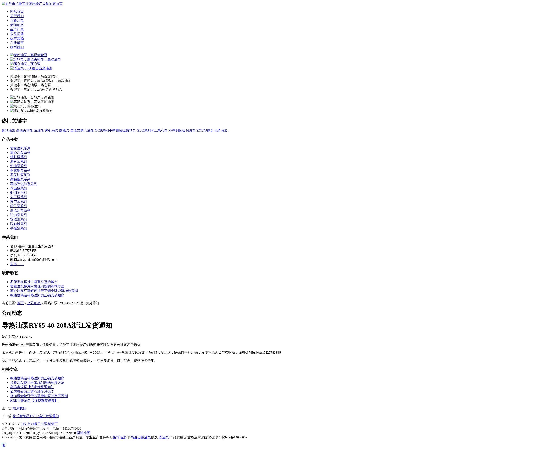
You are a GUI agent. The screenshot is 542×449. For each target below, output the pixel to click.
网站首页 (17, 11)
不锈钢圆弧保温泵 (182, 130)
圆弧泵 (64, 130)
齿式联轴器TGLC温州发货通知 (36, 416)
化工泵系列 (18, 197)
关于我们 (17, 16)
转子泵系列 (18, 206)
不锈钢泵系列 (20, 170)
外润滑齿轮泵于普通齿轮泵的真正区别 (39, 396)
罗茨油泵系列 (20, 175)
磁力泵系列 (18, 215)
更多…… (17, 264)
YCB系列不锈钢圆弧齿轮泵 (115, 130)
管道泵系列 (18, 219)
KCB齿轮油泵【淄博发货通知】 (34, 400)
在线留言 (17, 42)
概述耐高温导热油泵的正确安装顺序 (37, 295)
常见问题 (17, 34)
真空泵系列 (18, 201)
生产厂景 (17, 29)
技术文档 (17, 38)
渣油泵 (39, 130)
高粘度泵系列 (20, 179)
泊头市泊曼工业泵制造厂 (39, 424)
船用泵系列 (18, 192)
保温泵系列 (18, 188)
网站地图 (83, 433)
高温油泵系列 (20, 210)
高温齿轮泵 (24, 130)
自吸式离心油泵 (82, 130)
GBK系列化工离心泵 (152, 130)
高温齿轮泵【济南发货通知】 (32, 387)
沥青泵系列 (18, 161)
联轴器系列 (18, 224)
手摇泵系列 (18, 228)
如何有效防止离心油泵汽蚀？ (32, 391)
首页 (20, 303)
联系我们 (17, 47)
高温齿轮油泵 (141, 437)
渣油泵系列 (18, 166)
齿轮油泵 (17, 20)
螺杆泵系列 (18, 157)
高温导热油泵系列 (23, 184)
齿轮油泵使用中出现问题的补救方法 (37, 286)
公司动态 (34, 303)
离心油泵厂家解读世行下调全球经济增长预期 (44, 290)
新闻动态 (17, 25)
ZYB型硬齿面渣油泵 (212, 130)
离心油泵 (51, 130)
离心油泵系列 (20, 152)
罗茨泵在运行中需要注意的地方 (34, 282)
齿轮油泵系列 (20, 148)
